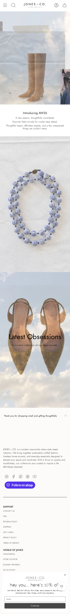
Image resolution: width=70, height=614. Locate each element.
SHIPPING (7, 526)
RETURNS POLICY (10, 521)
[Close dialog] (65, 575)
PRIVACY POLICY (10, 537)
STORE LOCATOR (10, 559)
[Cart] (64, 5)
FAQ (5, 516)
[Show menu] (5, 5)
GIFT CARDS (8, 532)
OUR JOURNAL (9, 554)
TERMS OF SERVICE (11, 542)
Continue (35, 606)
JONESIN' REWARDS (11, 564)
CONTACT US (9, 511)
